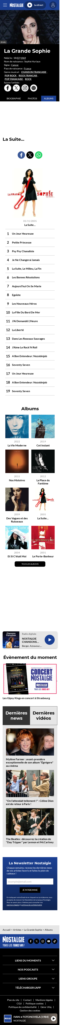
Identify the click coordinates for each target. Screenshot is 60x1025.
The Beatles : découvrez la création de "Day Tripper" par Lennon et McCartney (30, 840)
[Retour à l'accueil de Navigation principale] (16, 5)
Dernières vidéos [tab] (43, 715)
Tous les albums (30, 564)
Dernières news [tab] (16, 715)
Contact (27, 1000)
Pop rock (10, 75)
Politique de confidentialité (22, 1007)
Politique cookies (35, 1003)
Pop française (14, 79)
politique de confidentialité (31, 905)
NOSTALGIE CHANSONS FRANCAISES (30, 640)
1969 (23, 57)
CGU (19, 1003)
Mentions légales (44, 1000)
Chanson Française (33, 72)
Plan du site (13, 1000)
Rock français (28, 75)
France (27, 68)
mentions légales (13, 905)
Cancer (15, 65)
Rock (28, 79)
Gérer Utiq (46, 1007)
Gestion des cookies (30, 1010)
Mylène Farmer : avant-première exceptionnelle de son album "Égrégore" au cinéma (29, 762)
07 (18, 57)
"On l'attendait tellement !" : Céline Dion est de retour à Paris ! (30, 802)
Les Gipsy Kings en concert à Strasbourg (26, 698)
